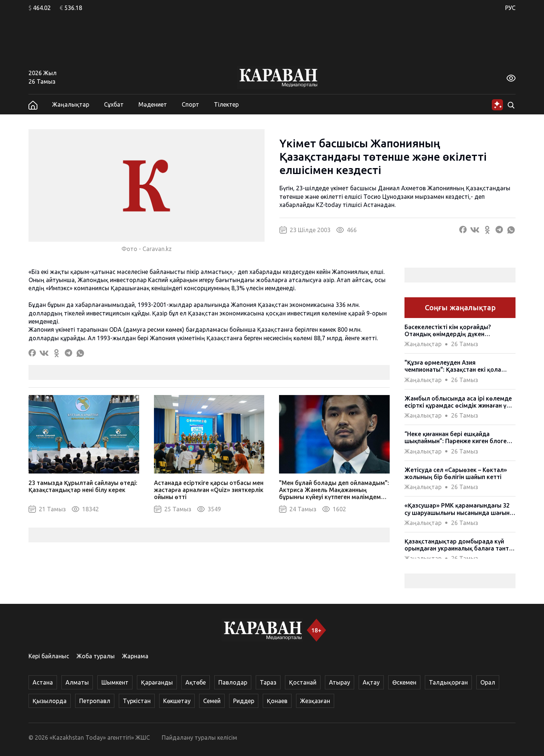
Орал (487, 682)
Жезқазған (315, 701)
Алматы (77, 682)
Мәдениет (152, 104)
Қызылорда (50, 701)
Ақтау (371, 682)
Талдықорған (448, 682)
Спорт (190, 104)
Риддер (243, 701)
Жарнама (135, 656)
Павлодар (232, 682)
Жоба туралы (96, 656)
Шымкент (114, 682)
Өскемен (404, 682)
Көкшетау (177, 701)
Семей (212, 701)
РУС (510, 7)
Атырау (339, 682)
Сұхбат (114, 104)
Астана (43, 682)
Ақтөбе (195, 682)
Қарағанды (157, 682)
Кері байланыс (48, 656)
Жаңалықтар (70, 104)
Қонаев (277, 701)
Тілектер (226, 104)
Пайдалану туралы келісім (199, 737)
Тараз (268, 682)
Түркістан (137, 701)
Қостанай (302, 682)
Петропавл (94, 701)
